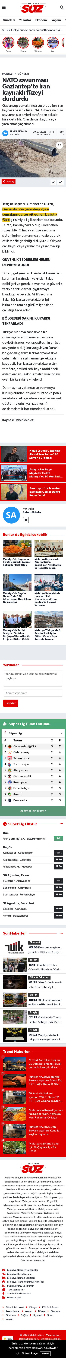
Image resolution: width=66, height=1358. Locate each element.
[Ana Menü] (4, 7)
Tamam (45, 1354)
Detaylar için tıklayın (33, 810)
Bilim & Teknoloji (39, 977)
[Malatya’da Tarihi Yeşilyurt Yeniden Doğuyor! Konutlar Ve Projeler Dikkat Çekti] (17, 619)
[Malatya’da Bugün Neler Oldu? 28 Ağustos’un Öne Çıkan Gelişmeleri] (17, 582)
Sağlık (24, 1315)
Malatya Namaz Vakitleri (21, 1278)
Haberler (7, 74)
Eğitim (33, 995)
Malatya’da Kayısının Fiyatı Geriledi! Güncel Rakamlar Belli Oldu (16, 562)
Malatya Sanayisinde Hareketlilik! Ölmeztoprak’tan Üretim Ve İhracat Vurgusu (47, 599)
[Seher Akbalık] (11, 515)
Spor (50, 1315)
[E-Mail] (26, 520)
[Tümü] (61, 933)
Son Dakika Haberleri (19, 1293)
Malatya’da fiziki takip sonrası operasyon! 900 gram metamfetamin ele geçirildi (45, 1038)
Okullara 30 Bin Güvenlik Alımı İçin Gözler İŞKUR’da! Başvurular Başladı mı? (45, 968)
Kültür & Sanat (50, 1307)
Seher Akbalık (32, 512)
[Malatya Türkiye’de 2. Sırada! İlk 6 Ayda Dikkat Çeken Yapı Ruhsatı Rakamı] (48, 619)
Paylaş (10, 181)
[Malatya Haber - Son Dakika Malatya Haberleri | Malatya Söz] (33, 8)
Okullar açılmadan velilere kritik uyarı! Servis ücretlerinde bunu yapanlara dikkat (44, 1003)
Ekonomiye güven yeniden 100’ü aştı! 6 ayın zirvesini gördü (44, 950)
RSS (9, 1339)
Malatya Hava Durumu (19, 1274)
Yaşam (56, 20)
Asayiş (33, 1012)
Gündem (9, 20)
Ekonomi (41, 20)
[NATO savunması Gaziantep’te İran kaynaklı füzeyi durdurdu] (33, 158)
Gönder (10, 703)
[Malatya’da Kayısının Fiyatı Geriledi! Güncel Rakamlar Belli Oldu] (17, 548)
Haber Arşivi (14, 1297)
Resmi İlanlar (13, 1311)
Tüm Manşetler (15, 1289)
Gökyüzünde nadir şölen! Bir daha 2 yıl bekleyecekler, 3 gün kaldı (33, 30)
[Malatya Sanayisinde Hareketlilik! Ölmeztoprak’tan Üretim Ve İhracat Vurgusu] (48, 582)
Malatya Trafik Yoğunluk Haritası (25, 1281)
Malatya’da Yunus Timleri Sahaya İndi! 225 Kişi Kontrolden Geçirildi (44, 1020)
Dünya (33, 1307)
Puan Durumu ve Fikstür (20, 1285)
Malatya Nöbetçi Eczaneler (22, 1270)
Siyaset (37, 1315)
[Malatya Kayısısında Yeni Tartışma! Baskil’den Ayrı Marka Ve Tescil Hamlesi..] (48, 548)
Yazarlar (25, 20)
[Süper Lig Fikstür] (61, 824)
